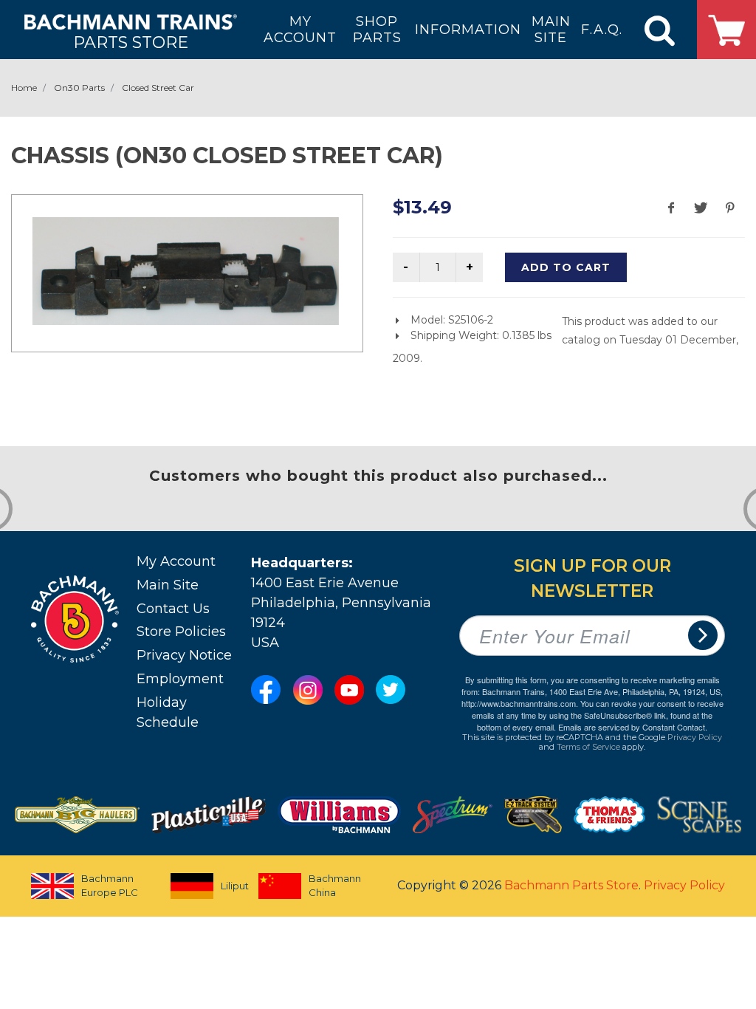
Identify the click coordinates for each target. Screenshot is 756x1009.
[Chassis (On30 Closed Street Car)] (185, 271)
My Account (176, 561)
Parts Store (130, 42)
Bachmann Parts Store (571, 885)
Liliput (227, 886)
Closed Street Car (158, 87)
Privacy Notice (184, 655)
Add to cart (566, 267)
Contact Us (173, 609)
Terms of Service (588, 747)
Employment (180, 679)
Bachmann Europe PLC (109, 885)
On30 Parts (79, 87)
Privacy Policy (694, 737)
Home (24, 87)
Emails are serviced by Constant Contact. (632, 727)
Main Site (168, 585)
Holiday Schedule (168, 712)
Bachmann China (335, 885)
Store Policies (181, 631)
